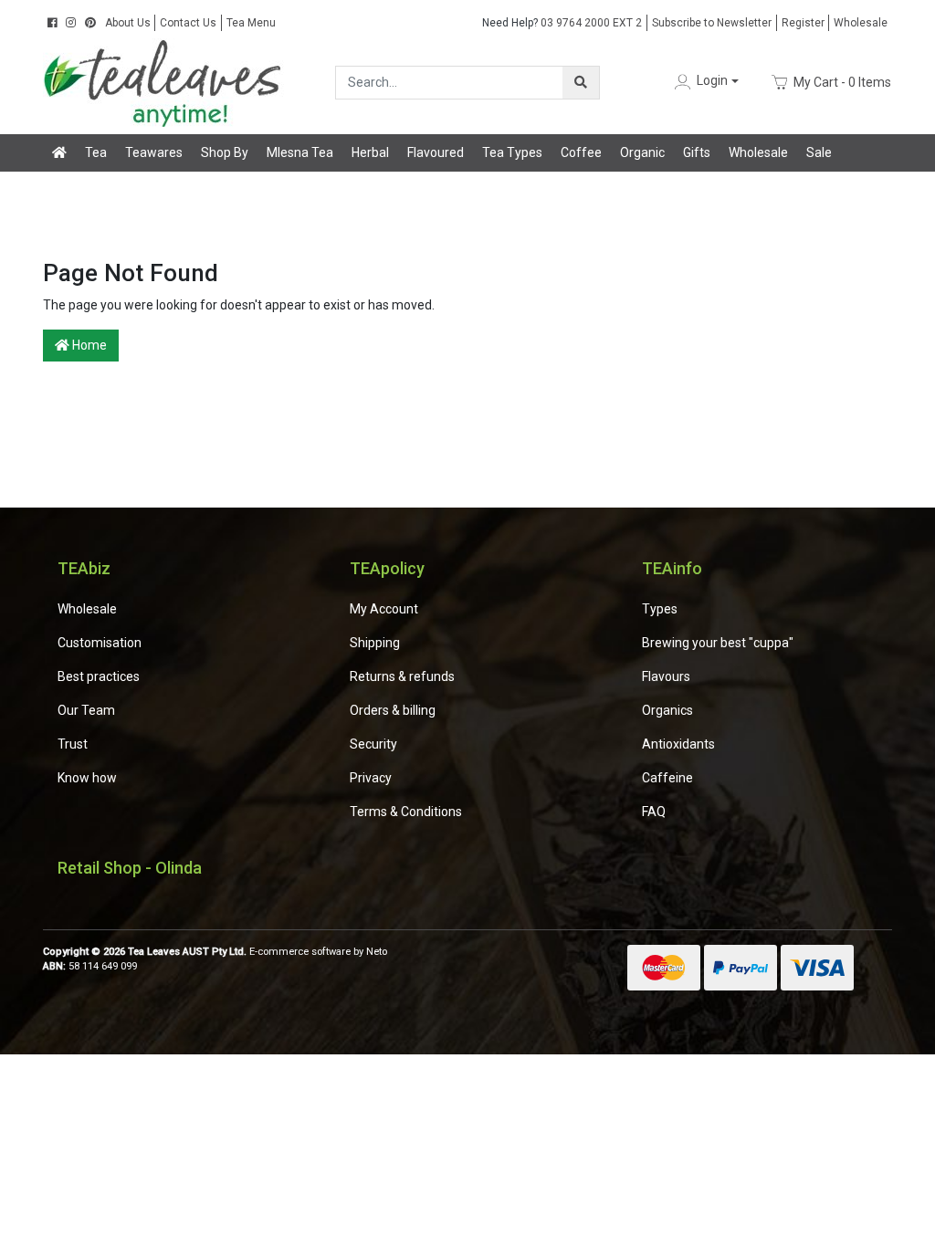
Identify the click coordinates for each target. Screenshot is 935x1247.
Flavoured (435, 152)
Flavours (666, 676)
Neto (376, 952)
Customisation (100, 642)
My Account (384, 609)
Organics (667, 710)
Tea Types (512, 152)
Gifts (696, 152)
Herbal (370, 152)
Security (373, 744)
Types (660, 609)
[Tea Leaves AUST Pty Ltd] (166, 81)
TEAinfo (672, 568)
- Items (842, 81)
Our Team (86, 710)
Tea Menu (251, 22)
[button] (705, 82)
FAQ (654, 811)
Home (88, 345)
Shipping (375, 642)
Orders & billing (393, 710)
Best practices (99, 676)
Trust (73, 744)
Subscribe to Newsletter (712, 22)
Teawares (154, 152)
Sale (819, 152)
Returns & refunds (402, 676)
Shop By (224, 152)
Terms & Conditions (406, 811)
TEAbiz (84, 568)
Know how (87, 777)
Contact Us (188, 22)
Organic (642, 152)
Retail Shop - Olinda (130, 867)
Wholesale (861, 22)
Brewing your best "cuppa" (717, 642)
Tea (96, 152)
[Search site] (580, 83)
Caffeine (667, 777)
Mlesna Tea (300, 152)
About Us (128, 22)
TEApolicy (387, 568)
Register (803, 22)
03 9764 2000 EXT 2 (562, 22)
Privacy (371, 777)
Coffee (581, 152)
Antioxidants (678, 744)
